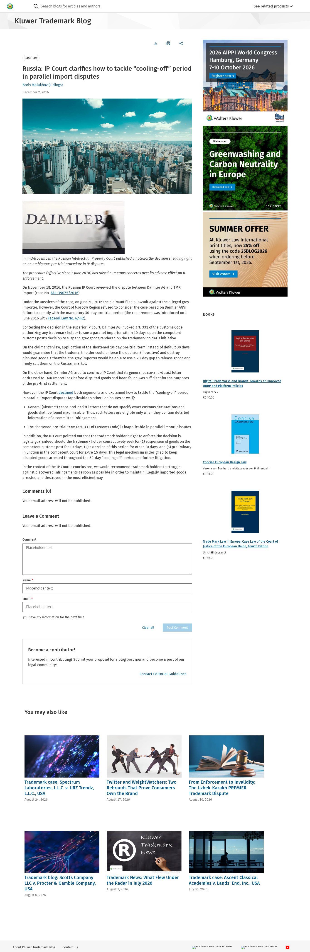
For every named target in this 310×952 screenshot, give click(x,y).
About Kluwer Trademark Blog (34, 947)
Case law (31, 58)
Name (27, 580)
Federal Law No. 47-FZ (66, 318)
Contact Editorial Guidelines (163, 674)
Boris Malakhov (35, 85)
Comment (29, 539)
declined (66, 392)
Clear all (148, 628)
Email (27, 599)
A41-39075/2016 (64, 293)
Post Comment (177, 628)
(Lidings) (56, 85)
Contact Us (70, 947)
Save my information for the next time (56, 617)
